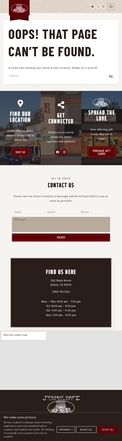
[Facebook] (92, 6)
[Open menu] (111, 6)
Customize (64, 429)
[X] (98, 6)
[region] (61, 427)
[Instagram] (103, 6)
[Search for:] (61, 75)
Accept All (108, 429)
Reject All (86, 429)
